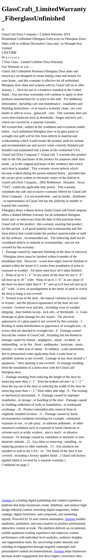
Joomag (7, 500)
